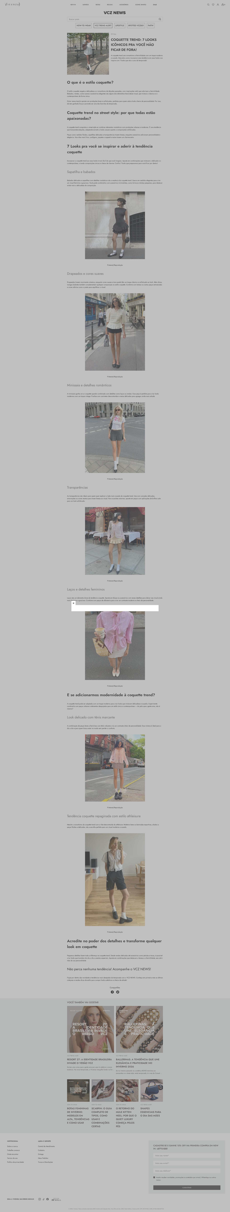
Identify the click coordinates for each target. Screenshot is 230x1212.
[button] (73, 603)
